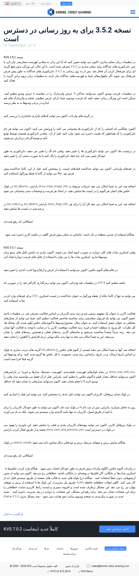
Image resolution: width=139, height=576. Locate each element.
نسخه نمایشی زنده (115, 548)
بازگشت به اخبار (13, 514)
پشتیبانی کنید (46, 3)
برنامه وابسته (69, 553)
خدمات (59, 548)
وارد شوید (66, 3)
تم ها (46, 548)
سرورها (74, 548)
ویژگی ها (17, 548)
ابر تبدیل (33, 548)
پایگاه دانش (30, 3)
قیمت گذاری (91, 548)
